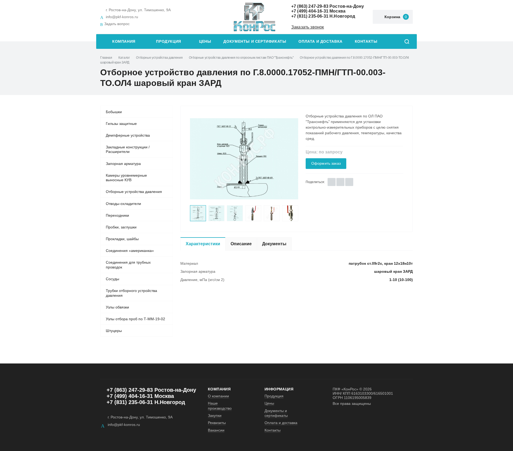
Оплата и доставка (320, 41)
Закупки (214, 415)
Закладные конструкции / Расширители (128, 149)
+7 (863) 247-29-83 (309, 6)
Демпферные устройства (128, 135)
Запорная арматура (123, 163)
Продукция (168, 41)
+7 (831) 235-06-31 (309, 16)
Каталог (124, 58)
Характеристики (203, 244)
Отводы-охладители (123, 203)
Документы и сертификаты (254, 41)
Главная (106, 58)
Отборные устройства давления (159, 58)
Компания (123, 41)
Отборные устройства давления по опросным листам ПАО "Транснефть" (241, 58)
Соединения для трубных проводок (128, 264)
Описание (241, 244)
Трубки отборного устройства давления (131, 293)
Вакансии (216, 430)
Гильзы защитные (121, 123)
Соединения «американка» (130, 250)
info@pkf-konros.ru (122, 17)
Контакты (366, 41)
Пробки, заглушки (121, 227)
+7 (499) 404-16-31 (309, 11)
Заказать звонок (307, 27)
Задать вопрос (117, 24)
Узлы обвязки (117, 307)
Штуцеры (114, 331)
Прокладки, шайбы (122, 239)
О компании (218, 396)
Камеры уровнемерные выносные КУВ (126, 177)
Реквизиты (217, 423)
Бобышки (114, 112)
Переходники (117, 215)
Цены (205, 41)
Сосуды (112, 279)
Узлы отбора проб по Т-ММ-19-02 (135, 319)
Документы (274, 244)
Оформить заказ (326, 163)
